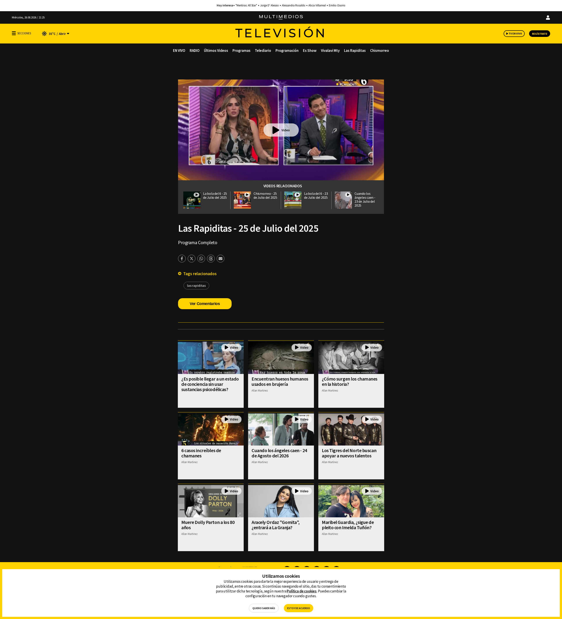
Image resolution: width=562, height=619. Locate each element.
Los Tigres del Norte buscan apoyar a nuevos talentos (349, 453)
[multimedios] (281, 17)
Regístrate (539, 33)
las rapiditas (196, 285)
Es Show (310, 50)
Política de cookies (302, 591)
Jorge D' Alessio (269, 5)
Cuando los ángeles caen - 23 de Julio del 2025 (365, 199)
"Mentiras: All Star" (246, 5)
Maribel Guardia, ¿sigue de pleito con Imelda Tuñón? (348, 525)
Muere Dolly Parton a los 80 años (207, 525)
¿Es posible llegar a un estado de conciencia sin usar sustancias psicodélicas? (210, 384)
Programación (287, 50)
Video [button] (285, 130)
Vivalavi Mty (330, 50)
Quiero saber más (263, 608)
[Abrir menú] (14, 33)
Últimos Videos (216, 50)
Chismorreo (379, 50)
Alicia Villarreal (317, 5)
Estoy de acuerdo (298, 608)
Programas (241, 50)
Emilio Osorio (337, 5)
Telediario (263, 50)
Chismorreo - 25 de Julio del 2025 (265, 195)
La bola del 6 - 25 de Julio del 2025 (215, 195)
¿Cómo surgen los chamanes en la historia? (349, 381)
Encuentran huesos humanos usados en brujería (280, 381)
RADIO (195, 50)
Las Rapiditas (355, 50)
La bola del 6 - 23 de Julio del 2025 (316, 195)
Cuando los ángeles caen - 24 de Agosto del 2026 (279, 453)
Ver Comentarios (205, 303)
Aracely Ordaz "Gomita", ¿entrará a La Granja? (276, 525)
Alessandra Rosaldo (293, 5)
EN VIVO (179, 50)
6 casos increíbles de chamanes (201, 453)
